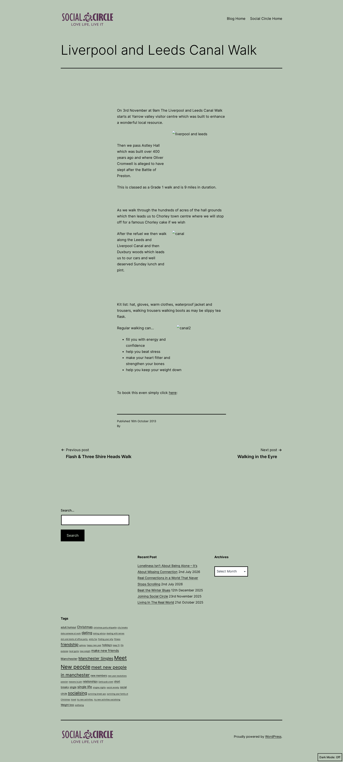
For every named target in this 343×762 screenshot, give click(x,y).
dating (87, 633)
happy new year (94, 645)
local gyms (74, 651)
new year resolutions (117, 676)
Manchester (69, 659)
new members (99, 675)
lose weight (85, 651)
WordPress (273, 736)
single (73, 687)
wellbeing (79, 705)
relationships (90, 681)
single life (84, 687)
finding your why (105, 639)
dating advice (99, 633)
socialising (77, 693)
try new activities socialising (107, 699)
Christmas (85, 627)
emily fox (93, 639)
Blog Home (236, 18)
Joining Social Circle (153, 596)
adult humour (68, 627)
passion (64, 682)
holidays (107, 644)
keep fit (116, 645)
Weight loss (67, 704)
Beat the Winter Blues (154, 590)
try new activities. (85, 699)
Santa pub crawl (105, 682)
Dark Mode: (327, 757)
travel (73, 699)
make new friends (105, 650)
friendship (69, 644)
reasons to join (75, 682)
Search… (67, 510)
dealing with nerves (115, 633)
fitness (117, 639)
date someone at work (71, 633)
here (173, 393)
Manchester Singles (95, 658)
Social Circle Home (266, 18)
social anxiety (113, 687)
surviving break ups (97, 694)
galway (82, 645)
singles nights (99, 687)
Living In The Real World (156, 602)
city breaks (123, 627)
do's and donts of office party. (74, 639)
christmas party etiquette (105, 627)
